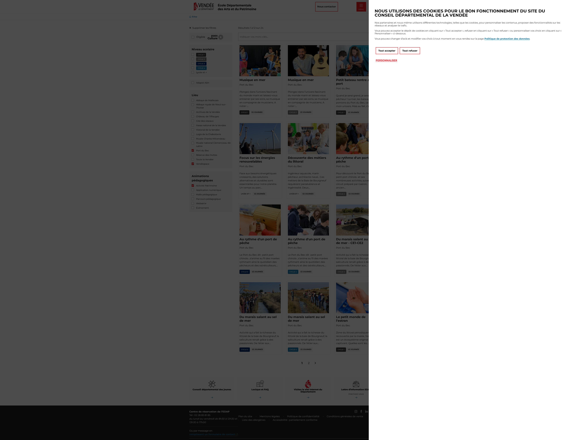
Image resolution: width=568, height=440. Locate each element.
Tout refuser (409, 50)
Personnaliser (386, 60)
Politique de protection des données (507, 38)
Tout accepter (386, 50)
